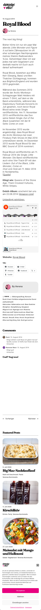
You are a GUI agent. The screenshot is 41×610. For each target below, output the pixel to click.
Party (10, 514)
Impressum (28, 607)
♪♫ (11, 296)
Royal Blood (19, 257)
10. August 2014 (16, 337)
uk (19, 320)
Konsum (28, 296)
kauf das (30, 312)
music (6, 317)
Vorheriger (9, 419)
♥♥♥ (6, 296)
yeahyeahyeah (8, 302)
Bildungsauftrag (18, 296)
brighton (7, 307)
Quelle (6, 174)
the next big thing (10, 320)
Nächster (32, 419)
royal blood (30, 317)
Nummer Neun (11, 347)
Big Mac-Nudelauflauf (19, 470)
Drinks (5, 514)
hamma (27, 309)
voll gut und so (27, 320)
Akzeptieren (20, 591)
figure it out (8, 309)
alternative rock (18, 304)
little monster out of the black (14, 315)
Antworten (10, 344)
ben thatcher (30, 304)
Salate (5, 557)
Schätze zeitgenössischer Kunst (24, 299)
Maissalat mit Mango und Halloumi (18, 551)
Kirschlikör (11, 510)
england (26, 307)
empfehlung (16, 307)
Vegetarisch (12, 557)
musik (12, 317)
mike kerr (30, 315)
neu (17, 317)
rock (22, 317)
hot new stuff (8, 312)
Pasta (21, 474)
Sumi (8, 337)
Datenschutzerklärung (17, 607)
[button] (38, 565)
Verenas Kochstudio (10, 477)
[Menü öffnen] (37, 6)
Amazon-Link (26, 194)
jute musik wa (20, 312)
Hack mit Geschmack (10, 474)
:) (3, 296)
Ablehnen (20, 596)
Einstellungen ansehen (20, 602)
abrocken (7, 304)
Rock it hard (7, 299)
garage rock (18, 309)
